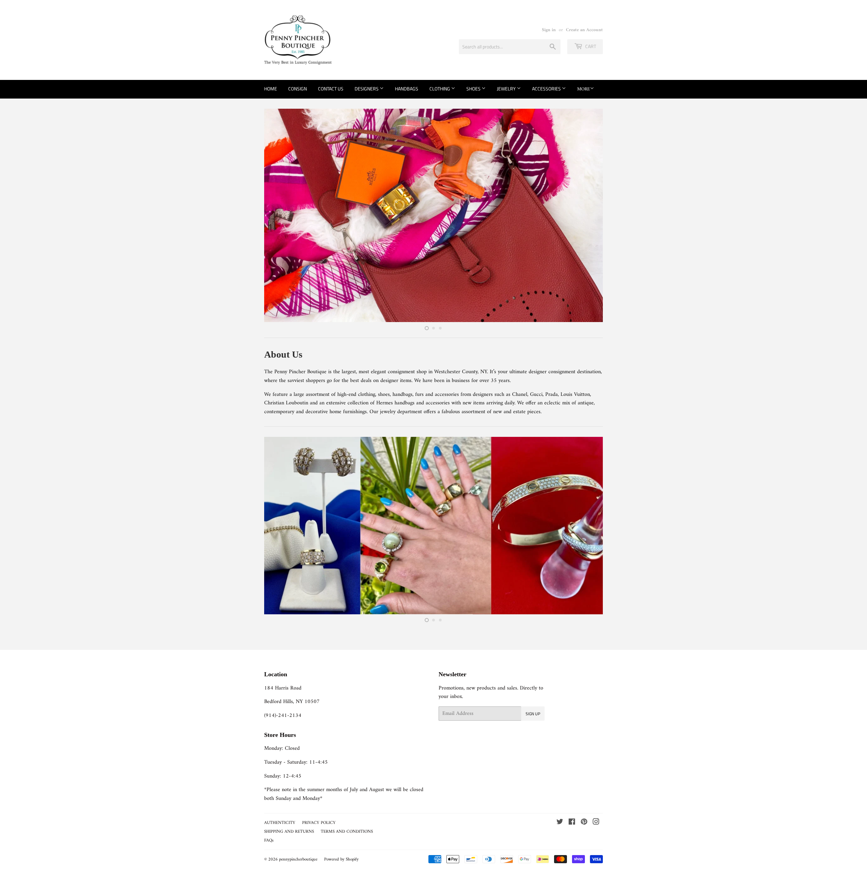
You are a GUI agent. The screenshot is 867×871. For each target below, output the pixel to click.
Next (588, 215)
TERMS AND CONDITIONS (347, 831)
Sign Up (533, 713)
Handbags (406, 88)
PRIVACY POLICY (319, 823)
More (583, 89)
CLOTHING (440, 88)
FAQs (269, 840)
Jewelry (507, 88)
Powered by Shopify (341, 859)
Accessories (547, 88)
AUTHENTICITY (279, 823)
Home (270, 88)
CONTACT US (330, 88)
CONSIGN (297, 88)
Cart (590, 46)
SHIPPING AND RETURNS (289, 831)
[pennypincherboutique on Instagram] (596, 823)
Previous (278, 215)
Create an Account (584, 30)
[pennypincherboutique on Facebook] (571, 823)
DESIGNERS (367, 88)
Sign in (549, 30)
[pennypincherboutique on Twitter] (559, 823)
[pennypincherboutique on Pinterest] (584, 823)
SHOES (474, 88)
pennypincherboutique (298, 859)
